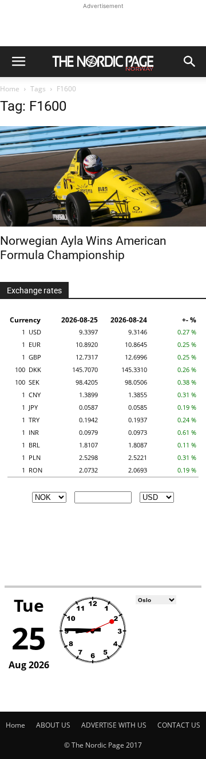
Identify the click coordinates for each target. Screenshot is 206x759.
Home (9, 89)
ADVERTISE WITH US (113, 725)
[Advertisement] (103, 26)
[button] (18, 61)
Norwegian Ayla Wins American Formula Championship (83, 248)
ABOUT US (53, 725)
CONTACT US (178, 725)
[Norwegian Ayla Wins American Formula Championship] (103, 176)
